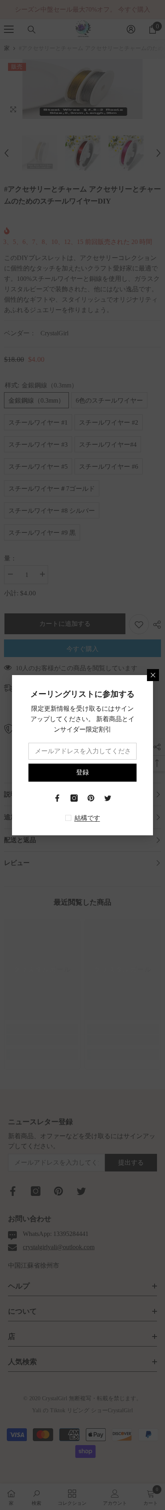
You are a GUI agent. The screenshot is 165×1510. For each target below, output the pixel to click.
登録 (82, 772)
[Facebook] (57, 798)
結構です (87, 817)
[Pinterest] (90, 798)
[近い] (153, 675)
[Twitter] (107, 798)
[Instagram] (74, 798)
